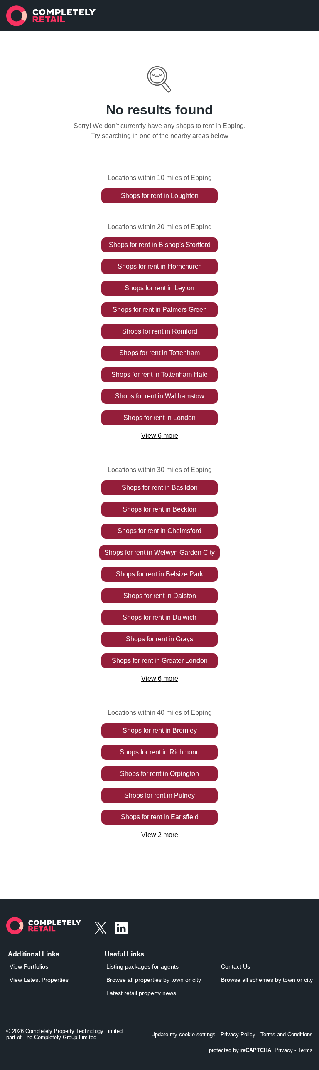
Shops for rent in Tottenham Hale (159, 374)
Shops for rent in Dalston (159, 595)
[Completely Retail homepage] (43, 928)
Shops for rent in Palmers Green (160, 309)
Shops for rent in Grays (159, 638)
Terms (305, 1050)
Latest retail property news (141, 993)
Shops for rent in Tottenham (159, 352)
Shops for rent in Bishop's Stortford (160, 244)
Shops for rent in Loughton (160, 195)
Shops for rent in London (159, 417)
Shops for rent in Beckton (159, 509)
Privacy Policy (238, 1034)
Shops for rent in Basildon (160, 487)
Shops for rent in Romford (159, 331)
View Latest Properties (39, 979)
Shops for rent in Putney (159, 795)
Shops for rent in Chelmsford (159, 530)
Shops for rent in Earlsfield (160, 816)
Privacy (284, 1050)
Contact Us (235, 966)
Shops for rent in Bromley (160, 730)
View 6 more (159, 435)
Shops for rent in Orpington (159, 773)
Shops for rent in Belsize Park (159, 574)
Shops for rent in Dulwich (159, 617)
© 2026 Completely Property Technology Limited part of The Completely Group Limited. (64, 1034)
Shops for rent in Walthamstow (159, 396)
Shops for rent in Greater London (160, 660)
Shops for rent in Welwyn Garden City (159, 552)
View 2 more (159, 834)
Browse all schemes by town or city (267, 979)
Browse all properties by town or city (153, 979)
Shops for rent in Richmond (160, 752)
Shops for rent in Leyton (159, 288)
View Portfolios (29, 966)
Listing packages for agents (142, 966)
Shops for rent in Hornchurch (160, 266)
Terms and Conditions (286, 1034)
